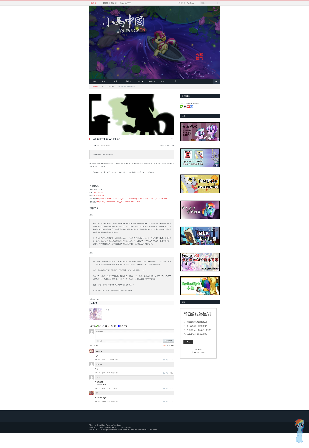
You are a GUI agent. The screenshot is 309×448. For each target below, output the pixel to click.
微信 (99, 325)
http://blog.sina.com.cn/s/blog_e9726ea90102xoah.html (117, 201)
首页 (94, 81)
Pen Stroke (98, 192)
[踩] (167, 359)
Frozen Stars (98, 195)
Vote (188, 342)
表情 (98, 340)
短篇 (173, 145)
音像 (139, 81)
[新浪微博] (188, 108)
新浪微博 (113, 325)
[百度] (191, 108)
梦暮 (95, 145)
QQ (106, 325)
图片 (115, 81)
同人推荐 (162, 145)
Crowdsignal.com (198, 352)
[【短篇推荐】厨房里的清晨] (131, 114)
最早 (168, 344)
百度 (121, 325)
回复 (171, 359)
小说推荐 (168, 145)
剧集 (151, 81)
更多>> (126, 325)
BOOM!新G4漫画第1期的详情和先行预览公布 (119, 3)
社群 (162, 81)
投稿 (174, 81)
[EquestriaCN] (154, 41)
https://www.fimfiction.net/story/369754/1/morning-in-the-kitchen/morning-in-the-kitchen (129, 198)
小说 (127, 81)
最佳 (172, 344)
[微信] (182, 108)
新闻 (103, 81)
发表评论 (168, 340)
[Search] (216, 81)
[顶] (164, 359)
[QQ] (185, 108)
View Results (198, 349)
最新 (164, 344)
